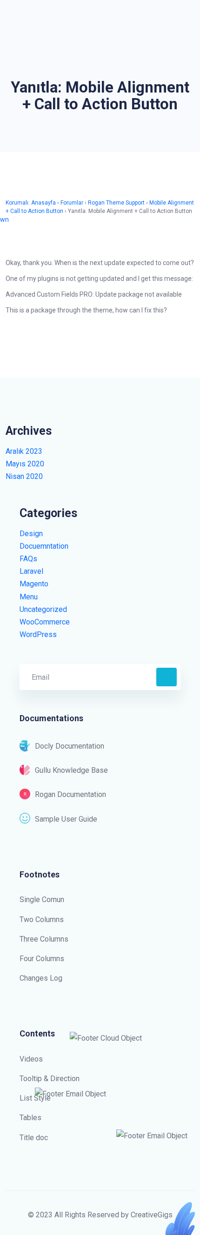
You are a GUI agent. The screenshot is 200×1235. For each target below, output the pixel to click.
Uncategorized (43, 609)
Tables (30, 1117)
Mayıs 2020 (25, 463)
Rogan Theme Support (116, 202)
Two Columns (42, 919)
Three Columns (44, 939)
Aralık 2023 (24, 451)
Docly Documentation (69, 746)
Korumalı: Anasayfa (31, 202)
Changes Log (41, 978)
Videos (31, 1059)
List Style (35, 1098)
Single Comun (42, 899)
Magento (34, 583)
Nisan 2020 (24, 476)
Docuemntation (44, 546)
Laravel (31, 571)
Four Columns (42, 958)
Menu (29, 596)
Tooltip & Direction (50, 1078)
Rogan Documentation (70, 794)
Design (31, 533)
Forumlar (71, 202)
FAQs (28, 558)
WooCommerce (45, 622)
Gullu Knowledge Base (71, 770)
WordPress (38, 634)
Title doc (34, 1137)
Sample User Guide (66, 819)
